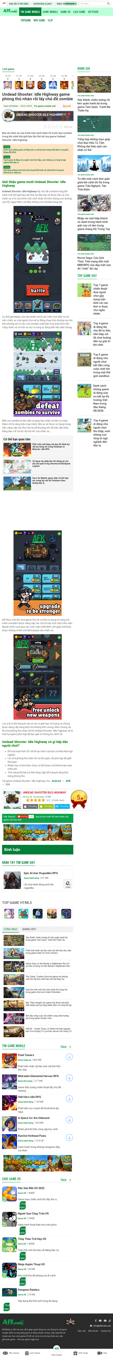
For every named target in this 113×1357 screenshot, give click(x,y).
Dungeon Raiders (29, 1289)
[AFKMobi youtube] (100, 1320)
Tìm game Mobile (13, 1045)
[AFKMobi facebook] (96, 1320)
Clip (50, 20)
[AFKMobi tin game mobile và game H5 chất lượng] (10, 10)
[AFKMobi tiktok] (110, 1320)
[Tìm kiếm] (108, 3)
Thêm (63, 1047)
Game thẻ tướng (25, 1081)
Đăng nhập (71, 3)
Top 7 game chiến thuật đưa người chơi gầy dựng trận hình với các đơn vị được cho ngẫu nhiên (100, 299)
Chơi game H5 (11, 1178)
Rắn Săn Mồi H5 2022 (31, 1188)
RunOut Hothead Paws (32, 1135)
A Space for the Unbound (33, 1118)
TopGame (26, 20)
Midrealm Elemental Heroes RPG (38, 1076)
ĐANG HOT (29, 929)
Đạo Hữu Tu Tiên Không (19, 3)
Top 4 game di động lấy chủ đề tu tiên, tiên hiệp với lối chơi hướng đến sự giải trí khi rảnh (102, 334)
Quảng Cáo (106, 1331)
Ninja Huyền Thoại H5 (31, 1264)
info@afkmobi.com (102, 1326)
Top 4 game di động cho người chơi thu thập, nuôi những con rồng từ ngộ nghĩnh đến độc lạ (34, 161)
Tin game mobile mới (45, 106)
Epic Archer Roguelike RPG (41, 873)
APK (68, 780)
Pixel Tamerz (26, 1055)
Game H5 (66, 12)
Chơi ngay (23, 1205)
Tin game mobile (30, 12)
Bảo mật (82, 1331)
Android (56, 780)
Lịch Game (79, 12)
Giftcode (93, 12)
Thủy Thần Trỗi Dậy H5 (32, 1239)
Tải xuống (32, 806)
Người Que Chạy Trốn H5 (33, 1213)
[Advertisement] (57, 43)
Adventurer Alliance (43, 3)
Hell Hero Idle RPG (29, 1097)
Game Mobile (50, 12)
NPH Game (39, 20)
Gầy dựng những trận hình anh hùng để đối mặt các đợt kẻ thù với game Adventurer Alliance (33, 171)
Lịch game (8, 69)
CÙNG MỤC (11, 929)
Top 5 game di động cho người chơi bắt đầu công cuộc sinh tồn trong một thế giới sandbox (101, 365)
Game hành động (31, 878)
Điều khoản (93, 1331)
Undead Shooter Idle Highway (39, 114)
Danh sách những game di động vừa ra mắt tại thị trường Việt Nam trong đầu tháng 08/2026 (35, 151)
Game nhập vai (24, 1060)
